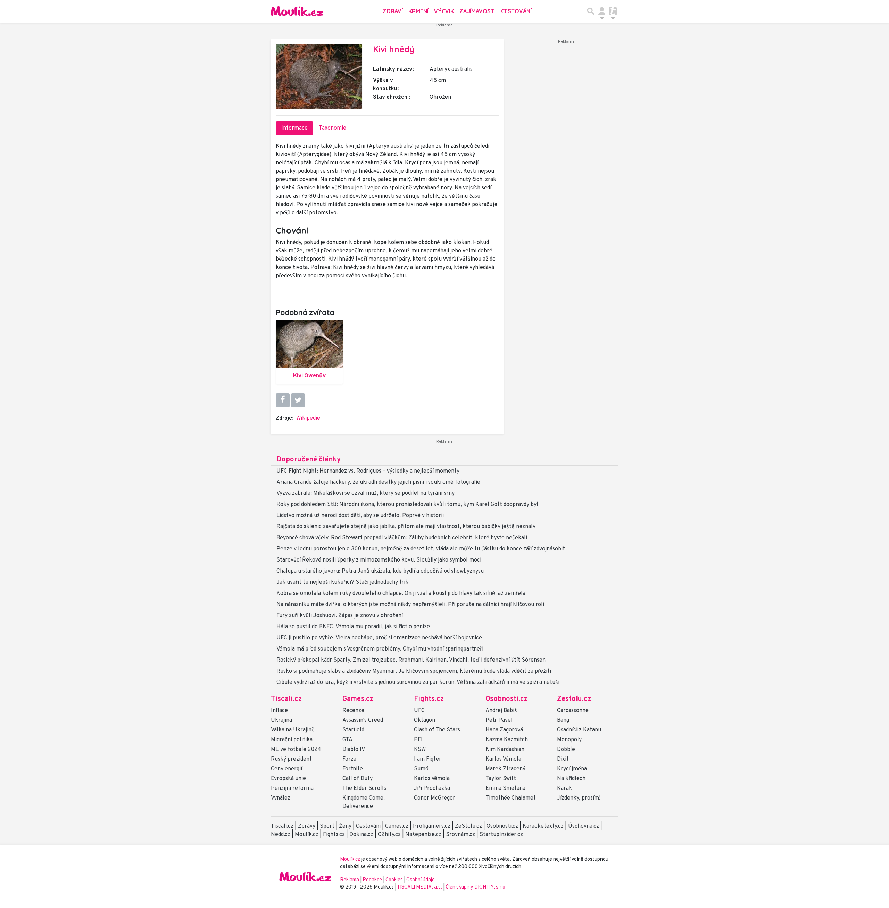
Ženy (345, 826)
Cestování (516, 11)
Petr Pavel (499, 720)
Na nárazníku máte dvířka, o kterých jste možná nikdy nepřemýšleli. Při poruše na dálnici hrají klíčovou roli (410, 604)
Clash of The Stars (437, 730)
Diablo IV (353, 749)
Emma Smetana (505, 788)
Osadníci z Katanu (579, 730)
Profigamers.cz (431, 826)
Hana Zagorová (504, 730)
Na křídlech (571, 778)
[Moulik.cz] (297, 11)
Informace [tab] (294, 128)
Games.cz (357, 699)
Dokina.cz (361, 834)
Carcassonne (573, 710)
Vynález (280, 798)
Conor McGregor (434, 798)
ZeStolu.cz (468, 826)
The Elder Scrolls (364, 788)
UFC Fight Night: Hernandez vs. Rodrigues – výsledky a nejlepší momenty (367, 471)
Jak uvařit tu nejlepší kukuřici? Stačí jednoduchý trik (342, 582)
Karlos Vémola (432, 778)
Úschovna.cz (583, 826)
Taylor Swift (500, 778)
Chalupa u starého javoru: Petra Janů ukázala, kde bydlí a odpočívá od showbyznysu (380, 571)
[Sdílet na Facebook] (283, 400)
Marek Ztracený (505, 769)
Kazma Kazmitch (506, 739)
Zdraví (393, 11)
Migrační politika (292, 739)
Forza (349, 759)
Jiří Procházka (432, 788)
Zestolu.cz (574, 699)
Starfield (353, 730)
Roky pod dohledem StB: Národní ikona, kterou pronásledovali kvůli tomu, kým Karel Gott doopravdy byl (407, 504)
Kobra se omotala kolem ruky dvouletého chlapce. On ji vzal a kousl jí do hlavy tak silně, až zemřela (400, 593)
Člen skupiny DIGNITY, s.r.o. (476, 887)
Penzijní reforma (292, 788)
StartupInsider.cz (501, 834)
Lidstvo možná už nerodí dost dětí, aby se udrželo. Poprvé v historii (360, 515)
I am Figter (427, 759)
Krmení (418, 11)
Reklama (349, 880)
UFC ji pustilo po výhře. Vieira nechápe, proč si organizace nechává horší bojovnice (379, 638)
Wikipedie (308, 418)
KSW (420, 749)
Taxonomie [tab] (332, 128)
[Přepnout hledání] (590, 11)
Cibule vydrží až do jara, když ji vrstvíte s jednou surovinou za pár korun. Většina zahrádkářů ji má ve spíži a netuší (417, 682)
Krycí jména (572, 769)
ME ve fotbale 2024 (296, 749)
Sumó (421, 769)
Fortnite (352, 769)
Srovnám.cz (460, 834)
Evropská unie (288, 778)
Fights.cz (429, 699)
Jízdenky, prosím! (578, 798)
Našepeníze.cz (423, 834)
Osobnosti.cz (506, 699)
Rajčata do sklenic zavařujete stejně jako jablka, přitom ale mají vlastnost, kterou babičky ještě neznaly (405, 526)
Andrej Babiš (501, 710)
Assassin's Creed (362, 720)
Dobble (566, 749)
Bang (563, 720)
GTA (347, 739)
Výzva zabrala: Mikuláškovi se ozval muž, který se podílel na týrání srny (365, 493)
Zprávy (306, 826)
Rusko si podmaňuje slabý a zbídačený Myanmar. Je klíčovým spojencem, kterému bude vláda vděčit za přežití (413, 671)
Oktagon (424, 720)
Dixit (563, 759)
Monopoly (569, 739)
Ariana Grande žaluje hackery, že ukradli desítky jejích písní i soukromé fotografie (378, 482)
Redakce (372, 880)
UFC (419, 710)
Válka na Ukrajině (293, 730)
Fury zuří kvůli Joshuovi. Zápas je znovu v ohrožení (339, 615)
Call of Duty (357, 778)
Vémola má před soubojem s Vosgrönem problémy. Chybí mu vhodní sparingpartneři (379, 649)
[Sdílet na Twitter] (298, 400)
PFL (419, 739)
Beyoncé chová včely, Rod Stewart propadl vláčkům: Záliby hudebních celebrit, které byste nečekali (401, 537)
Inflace (279, 710)
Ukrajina (281, 720)
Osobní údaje (420, 880)
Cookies (394, 880)
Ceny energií (286, 769)
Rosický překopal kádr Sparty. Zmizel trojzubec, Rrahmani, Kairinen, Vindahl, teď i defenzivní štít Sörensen (411, 660)
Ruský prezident (291, 759)
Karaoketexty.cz (543, 826)
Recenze (353, 710)
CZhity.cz (389, 834)
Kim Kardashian (504, 749)
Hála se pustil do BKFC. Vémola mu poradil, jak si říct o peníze (353, 626)
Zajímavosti (477, 11)
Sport (327, 826)
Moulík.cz (306, 834)
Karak (564, 788)
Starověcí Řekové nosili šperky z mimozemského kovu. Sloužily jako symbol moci (378, 560)
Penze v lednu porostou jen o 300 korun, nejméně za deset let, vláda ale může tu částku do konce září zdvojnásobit (420, 549)
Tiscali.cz (286, 699)
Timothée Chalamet (510, 798)
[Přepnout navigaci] (601, 11)
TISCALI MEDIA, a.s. (420, 887)
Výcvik (444, 11)
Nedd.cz (280, 834)
